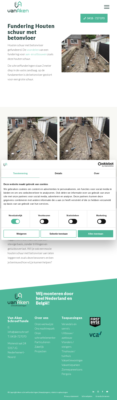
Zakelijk (39, 346)
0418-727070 (18, 336)
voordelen (33, 49)
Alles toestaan (95, 233)
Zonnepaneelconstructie (76, 369)
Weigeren (21, 233)
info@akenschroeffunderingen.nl (27, 331)
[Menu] (105, 7)
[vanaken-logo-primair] (18, 7)
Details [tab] (58, 173)
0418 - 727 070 (96, 18)
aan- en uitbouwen (36, 54)
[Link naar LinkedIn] (93, 391)
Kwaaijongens (44, 392)
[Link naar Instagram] (98, 391)
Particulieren (42, 342)
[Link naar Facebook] (102, 391)
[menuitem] (105, 7)
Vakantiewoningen (72, 360)
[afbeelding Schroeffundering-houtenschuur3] (86, 143)
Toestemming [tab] (20, 173)
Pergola (66, 374)
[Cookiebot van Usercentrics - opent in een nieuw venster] (100, 164)
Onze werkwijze (44, 324)
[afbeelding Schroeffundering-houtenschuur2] (34, 143)
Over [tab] (96, 173)
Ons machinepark (45, 328)
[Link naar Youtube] (107, 391)
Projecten (40, 351)
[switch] (44, 221)
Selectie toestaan (59, 233)
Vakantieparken (71, 365)
